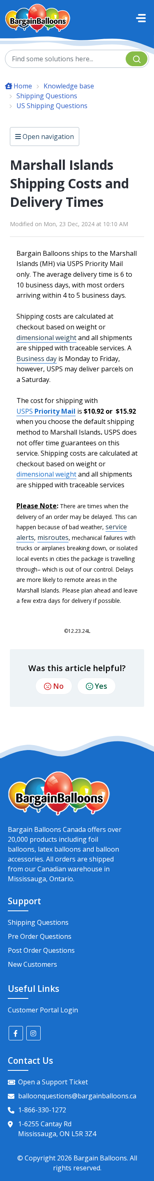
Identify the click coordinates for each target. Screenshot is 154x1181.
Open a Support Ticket (53, 1081)
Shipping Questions (46, 95)
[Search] (136, 58)
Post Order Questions (41, 950)
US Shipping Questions (51, 105)
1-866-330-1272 (42, 1109)
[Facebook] (16, 1033)
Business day (36, 358)
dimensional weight (46, 337)
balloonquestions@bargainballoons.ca (77, 1095)
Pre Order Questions (39, 936)
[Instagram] (33, 1033)
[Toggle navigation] (141, 18)
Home (23, 85)
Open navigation (47, 136)
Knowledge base (69, 85)
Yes (101, 686)
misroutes (53, 537)
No (58, 686)
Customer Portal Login (43, 1009)
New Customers (32, 964)
